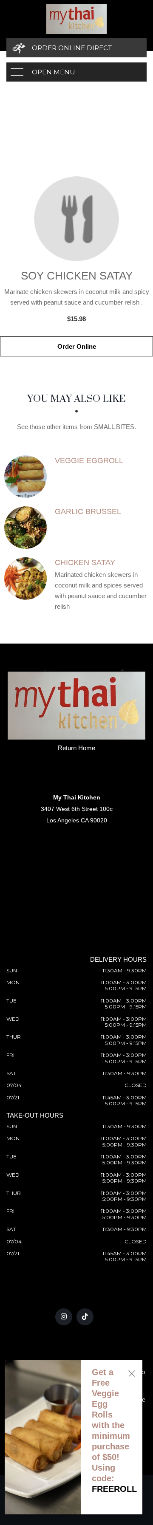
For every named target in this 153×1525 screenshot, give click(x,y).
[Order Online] (76, 218)
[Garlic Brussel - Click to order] (27, 527)
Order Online (76, 346)
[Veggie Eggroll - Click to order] (27, 476)
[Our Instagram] (63, 1316)
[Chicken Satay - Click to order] (27, 578)
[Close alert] (131, 1373)
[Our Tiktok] (85, 1316)
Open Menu (53, 72)
